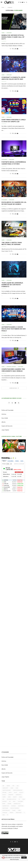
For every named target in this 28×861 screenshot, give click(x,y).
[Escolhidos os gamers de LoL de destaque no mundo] (14, 189)
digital (10, 792)
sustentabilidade (6, 810)
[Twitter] (20, 2)
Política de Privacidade (7, 410)
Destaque (4, 792)
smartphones (5, 808)
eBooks (4, 422)
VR (7, 814)
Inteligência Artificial (11, 799)
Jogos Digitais (5, 430)
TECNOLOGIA (4, 812)
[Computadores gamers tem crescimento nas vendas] (14, 355)
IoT (19, 799)
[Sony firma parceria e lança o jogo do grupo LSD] (14, 106)
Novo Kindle (5, 418)
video (3, 814)
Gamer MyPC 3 (18, 794)
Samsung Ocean (5, 805)
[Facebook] (10, 841)
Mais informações (14, 859)
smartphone (20, 805)
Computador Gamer (6, 790)
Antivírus (4, 414)
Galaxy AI (21, 792)
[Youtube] (22, 2)
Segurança (13, 805)
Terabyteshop (19, 812)
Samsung (9, 803)
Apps (13, 785)
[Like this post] (10, 48)
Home (3, 7)
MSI (10, 801)
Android (8, 785)
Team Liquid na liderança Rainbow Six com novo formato (12, 284)
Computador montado (17, 790)
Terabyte (11, 812)
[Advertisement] (14, 557)
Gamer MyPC (10, 794)
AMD (3, 785)
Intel (3, 799)
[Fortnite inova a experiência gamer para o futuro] (14, 148)
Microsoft (4, 801)
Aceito (24, 857)
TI (24, 812)
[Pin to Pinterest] (15, 48)
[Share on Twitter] (14, 48)
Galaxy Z (4, 794)
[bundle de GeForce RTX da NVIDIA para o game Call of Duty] (14, 21)
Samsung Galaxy (17, 803)
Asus (18, 785)
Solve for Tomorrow (14, 808)
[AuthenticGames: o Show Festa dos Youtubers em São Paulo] (14, 313)
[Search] (26, 2)
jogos (23, 799)
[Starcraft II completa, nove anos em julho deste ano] (14, 64)
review (3, 803)
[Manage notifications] (3, 857)
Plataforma (20, 801)
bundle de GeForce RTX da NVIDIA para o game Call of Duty (13, 37)
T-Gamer (13, 810)
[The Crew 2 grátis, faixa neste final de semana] (14, 229)
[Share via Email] (17, 48)
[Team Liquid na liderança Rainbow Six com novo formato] (14, 269)
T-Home (19, 810)
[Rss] (17, 841)
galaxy (15, 792)
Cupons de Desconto (7, 426)
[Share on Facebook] (12, 48)
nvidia (14, 801)
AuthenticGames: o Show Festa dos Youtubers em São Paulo (14, 329)
